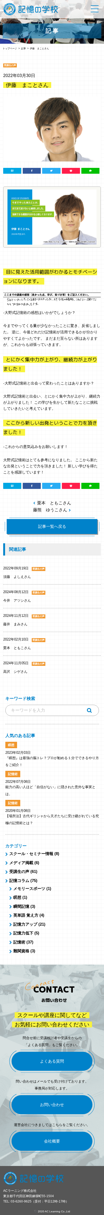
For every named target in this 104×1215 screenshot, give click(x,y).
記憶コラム (19, 880)
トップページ (10, 48)
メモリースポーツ (29, 888)
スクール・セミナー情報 (31, 853)
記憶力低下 (23, 933)
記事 (23, 48)
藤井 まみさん (15, 624)
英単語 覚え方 (25, 915)
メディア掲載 (21, 862)
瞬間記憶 (21, 906)
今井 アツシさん (17, 600)
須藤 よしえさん (17, 577)
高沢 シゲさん (15, 672)
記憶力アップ (25, 924)
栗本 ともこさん (54, 503)
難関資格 (21, 951)
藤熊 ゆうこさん (50, 510)
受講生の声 (19, 871)
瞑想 (17, 897)
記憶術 (19, 942)
